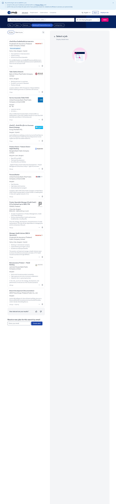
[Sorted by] (43, 32)
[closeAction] (113, 3)
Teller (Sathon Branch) (16, 72)
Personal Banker (14, 174)
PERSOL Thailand (14, 206)
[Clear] (98, 20)
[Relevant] (36, 311)
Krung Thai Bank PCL (15, 129)
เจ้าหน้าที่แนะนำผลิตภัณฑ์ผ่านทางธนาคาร (21, 41)
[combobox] (40, 20)
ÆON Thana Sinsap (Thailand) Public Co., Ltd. (23, 293)
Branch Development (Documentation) (21, 291)
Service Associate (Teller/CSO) (19, 98)
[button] (86, 12)
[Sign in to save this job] (42, 65)
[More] (39, 66)
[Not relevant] (41, 311)
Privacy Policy (39, 5)
